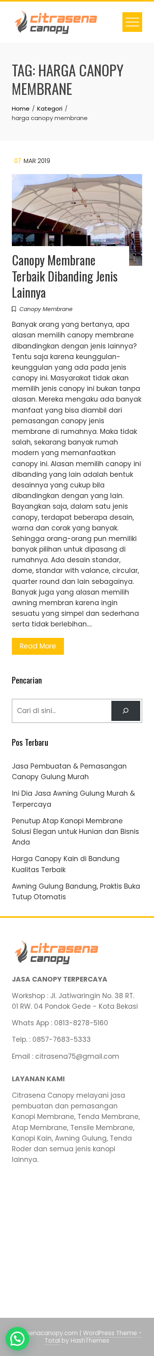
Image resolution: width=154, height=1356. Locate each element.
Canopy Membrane (46, 309)
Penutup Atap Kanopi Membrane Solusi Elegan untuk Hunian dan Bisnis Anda (75, 831)
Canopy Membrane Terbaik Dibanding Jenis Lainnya (65, 275)
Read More (38, 646)
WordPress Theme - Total (93, 1336)
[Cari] (125, 711)
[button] (17, 1338)
